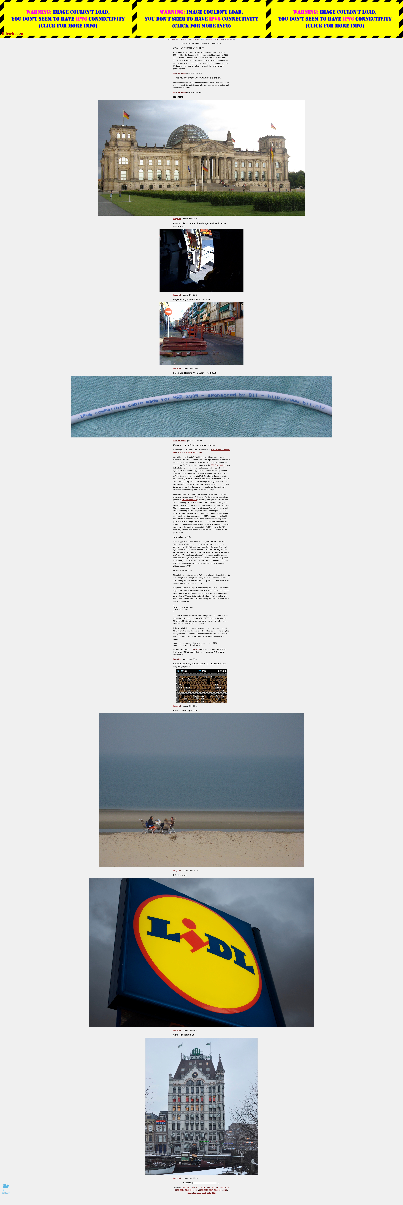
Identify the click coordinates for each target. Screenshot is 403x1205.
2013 (191, 1190)
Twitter (210, 39)
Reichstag (178, 97)
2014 (196, 1190)
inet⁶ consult (203, 39)
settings (185, 39)
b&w (190, 39)
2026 (213, 1193)
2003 (198, 1187)
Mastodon (215, 39)
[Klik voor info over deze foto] (201, 260)
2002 (193, 1187)
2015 (201, 1190)
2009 (227, 1187)
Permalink (177, 659)
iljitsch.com (12, 33)
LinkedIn (221, 39)
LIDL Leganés (180, 875)
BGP (173, 39)
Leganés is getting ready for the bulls (191, 299)
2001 (188, 1187)
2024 (204, 1193)
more (180, 39)
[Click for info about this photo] (201, 158)
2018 (216, 1190)
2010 (177, 1190)
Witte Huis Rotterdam (184, 1035)
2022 (194, 1193)
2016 (206, 1190)
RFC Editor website (218, 465)
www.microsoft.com (189, 500)
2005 (208, 1187)
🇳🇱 (234, 40)
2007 (217, 1187)
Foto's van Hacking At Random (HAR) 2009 (195, 373)
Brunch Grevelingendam (185, 710)
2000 (183, 1187)
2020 (225, 1190)
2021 (189, 1193)
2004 (203, 1187)
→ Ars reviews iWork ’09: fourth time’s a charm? (197, 78)
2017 (211, 1190)
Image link (177, 219)
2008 (222, 1187)
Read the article (179, 73)
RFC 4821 (196, 649)
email (227, 39)
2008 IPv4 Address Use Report (188, 48)
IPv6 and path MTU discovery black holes (194, 445)
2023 (199, 1193)
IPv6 (177, 39)
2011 (182, 1190)
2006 (212, 1187)
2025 (209, 1193)
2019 (220, 1190)
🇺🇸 (231, 40)
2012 (187, 1190)
